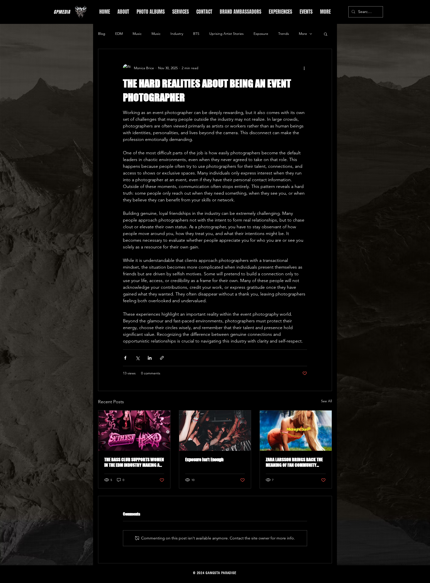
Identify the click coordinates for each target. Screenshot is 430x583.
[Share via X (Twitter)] (137, 357)
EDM (119, 33)
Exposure (261, 33)
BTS (196, 33)
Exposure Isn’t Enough (204, 459)
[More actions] (304, 68)
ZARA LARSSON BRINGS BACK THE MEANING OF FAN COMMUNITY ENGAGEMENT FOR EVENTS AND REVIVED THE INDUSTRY (294, 462)
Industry (176, 33)
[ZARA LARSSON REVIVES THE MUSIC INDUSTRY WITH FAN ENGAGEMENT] (296, 430)
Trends (283, 33)
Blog (101, 33)
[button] (325, 34)
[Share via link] (162, 357)
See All (326, 401)
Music (137, 33)
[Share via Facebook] (125, 357)
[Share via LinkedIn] (149, 357)
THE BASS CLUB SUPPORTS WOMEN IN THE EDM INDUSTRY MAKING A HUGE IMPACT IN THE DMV (134, 462)
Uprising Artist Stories (226, 33)
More (303, 33)
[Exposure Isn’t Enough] (215, 430)
